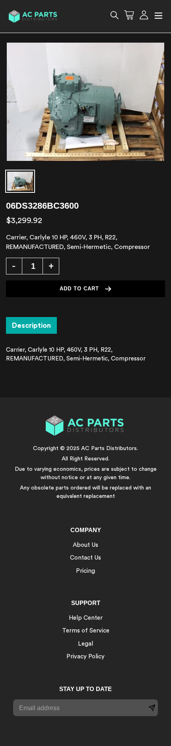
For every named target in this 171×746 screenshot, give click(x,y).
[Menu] (158, 16)
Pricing (85, 571)
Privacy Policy (85, 657)
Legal (85, 644)
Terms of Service (85, 631)
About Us (85, 545)
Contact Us (85, 558)
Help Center (86, 618)
